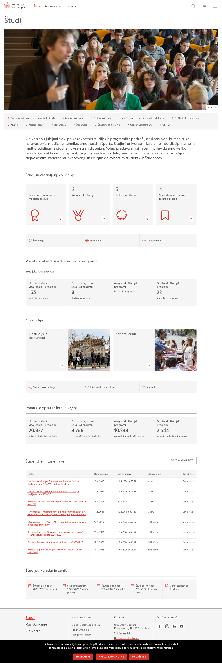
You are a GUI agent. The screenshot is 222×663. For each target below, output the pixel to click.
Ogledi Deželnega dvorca (85, 625)
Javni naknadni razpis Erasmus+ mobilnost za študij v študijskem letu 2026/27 (53, 493)
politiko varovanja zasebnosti (137, 644)
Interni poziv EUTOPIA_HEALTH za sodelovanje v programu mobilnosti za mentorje (57, 523)
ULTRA (166, 125)
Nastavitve (83, 657)
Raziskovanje (52, 6)
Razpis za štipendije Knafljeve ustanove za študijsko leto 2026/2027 (54, 551)
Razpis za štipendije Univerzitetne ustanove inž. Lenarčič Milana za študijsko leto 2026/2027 (55, 533)
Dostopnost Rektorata (126, 638)
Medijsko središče (81, 635)
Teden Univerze (80, 630)
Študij (37, 6)
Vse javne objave (182, 461)
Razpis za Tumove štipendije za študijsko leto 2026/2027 (55, 542)
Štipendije (81, 125)
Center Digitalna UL (141, 125)
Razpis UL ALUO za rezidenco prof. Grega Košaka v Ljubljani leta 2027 (56, 503)
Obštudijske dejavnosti (187, 118)
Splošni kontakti (123, 633)
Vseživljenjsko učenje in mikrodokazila (143, 118)
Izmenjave (60, 125)
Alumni (14, 125)
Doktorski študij (103, 118)
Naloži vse (139, 657)
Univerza (70, 6)
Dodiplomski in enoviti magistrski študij (33, 118)
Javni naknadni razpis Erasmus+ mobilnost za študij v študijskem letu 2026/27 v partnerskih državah (53, 483)
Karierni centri (36, 125)
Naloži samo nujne (111, 657)
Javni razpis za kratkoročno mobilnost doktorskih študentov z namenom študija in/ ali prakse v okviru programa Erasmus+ (57, 513)
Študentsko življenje (108, 125)
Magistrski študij (74, 118)
